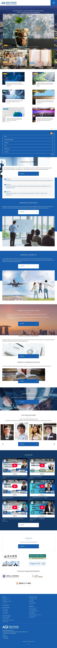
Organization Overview (6, 598)
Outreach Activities (6, 621)
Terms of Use (6, 636)
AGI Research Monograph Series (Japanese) (35, 614)
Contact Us (22, 546)
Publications (6, 148)
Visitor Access (5, 602)
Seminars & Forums (33, 597)
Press (5, 145)
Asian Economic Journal (33, 609)
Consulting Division (6, 613)
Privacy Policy (6, 638)
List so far (53, 154)
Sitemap (5, 635)
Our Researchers (5, 605)
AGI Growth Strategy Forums (33, 598)
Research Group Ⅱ (6, 610)
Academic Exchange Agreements (8, 601)
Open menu (54, 3)
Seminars (6, 142)
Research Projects (6, 607)
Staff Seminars (32, 601)
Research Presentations (7, 617)
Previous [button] (2, 444)
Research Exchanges (8, 139)
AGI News (6, 151)
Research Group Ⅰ (6, 609)
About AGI (4, 597)
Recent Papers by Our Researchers (34, 610)
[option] (7, 431)
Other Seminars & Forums (33, 602)
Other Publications (32, 617)
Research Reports (32, 613)
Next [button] (54, 444)
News (5, 136)
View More (22, 173)
